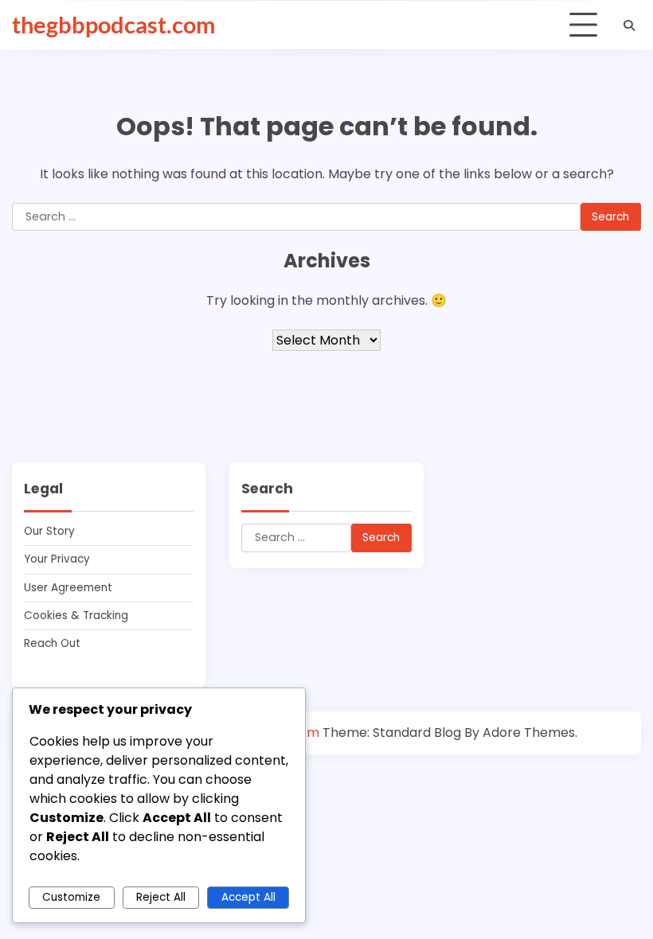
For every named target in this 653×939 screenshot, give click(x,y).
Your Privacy (57, 559)
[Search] (629, 25)
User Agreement (68, 587)
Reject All (161, 897)
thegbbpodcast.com (113, 24)
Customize (71, 897)
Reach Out (52, 643)
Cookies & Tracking (76, 615)
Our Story (49, 531)
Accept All (248, 897)
